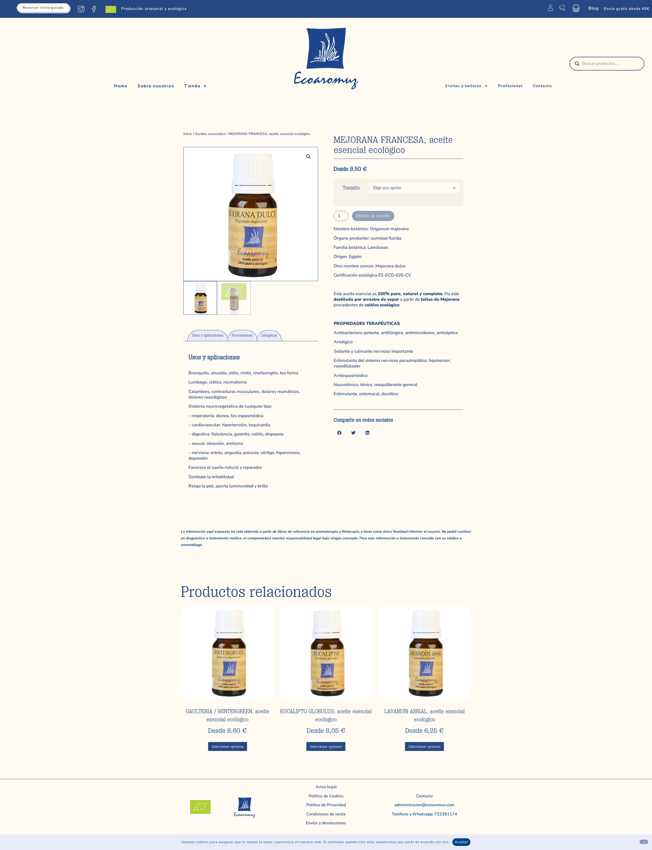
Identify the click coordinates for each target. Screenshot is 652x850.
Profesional (510, 85)
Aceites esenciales (210, 133)
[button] (308, 156)
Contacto (542, 85)
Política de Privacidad (326, 805)
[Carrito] (576, 8)
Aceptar (461, 842)
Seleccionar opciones (227, 747)
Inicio (187, 133)
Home (120, 86)
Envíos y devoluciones (326, 823)
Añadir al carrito (373, 216)
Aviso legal (326, 787)
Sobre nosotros (156, 86)
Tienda (192, 86)
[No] (644, 842)
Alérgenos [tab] (269, 335)
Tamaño (351, 188)
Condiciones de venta (326, 814)
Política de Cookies (326, 796)
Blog (593, 8)
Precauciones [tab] (242, 335)
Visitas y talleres (463, 85)
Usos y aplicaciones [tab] (207, 335)
